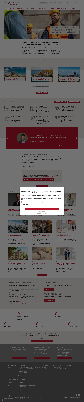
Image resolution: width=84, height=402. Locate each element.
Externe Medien (25, 204)
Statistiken (46, 201)
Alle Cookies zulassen (31, 208)
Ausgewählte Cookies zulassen (51, 208)
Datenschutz (44, 213)
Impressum (39, 213)
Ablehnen (40, 208)
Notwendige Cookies (26, 201)
